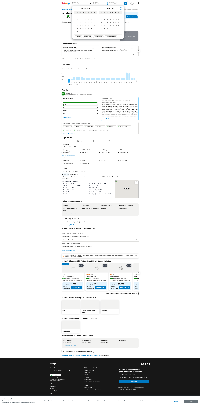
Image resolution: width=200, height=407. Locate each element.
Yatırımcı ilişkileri (54, 391)
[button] (82, 3)
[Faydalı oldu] (95, 54)
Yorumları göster (67, 117)
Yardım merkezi (88, 387)
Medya (51, 393)
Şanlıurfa (96, 355)
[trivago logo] (66, 3)
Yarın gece (88, 36)
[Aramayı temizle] (90, 3)
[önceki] (67, 81)
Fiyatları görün (131, 17)
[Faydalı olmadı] (97, 54)
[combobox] (81, 3)
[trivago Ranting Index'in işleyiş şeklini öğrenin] (94, 94)
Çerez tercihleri (87, 379)
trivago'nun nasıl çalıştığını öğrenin (92, 389)
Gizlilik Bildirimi (87, 375)
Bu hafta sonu (99, 36)
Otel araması (65, 355)
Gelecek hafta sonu (111, 36)
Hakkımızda (53, 386)
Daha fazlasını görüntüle (68, 155)
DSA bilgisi (86, 377)
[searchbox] (81, 4)
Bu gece (79, 36)
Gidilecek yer (75, 2)
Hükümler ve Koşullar (89, 370)
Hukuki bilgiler (87, 372)
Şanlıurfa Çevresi (87, 355)
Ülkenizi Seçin (53, 367)
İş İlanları (52, 388)
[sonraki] (121, 8)
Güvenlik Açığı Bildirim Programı (92, 381)
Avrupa (72, 355)
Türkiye (78, 355)
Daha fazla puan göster (69, 133)
